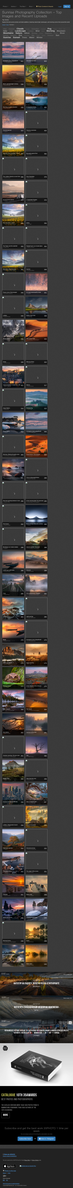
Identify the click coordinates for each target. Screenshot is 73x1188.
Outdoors (48, 33)
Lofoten (30, 31)
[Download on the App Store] (11, 1166)
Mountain (61, 31)
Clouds (20, 29)
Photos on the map (10, 1170)
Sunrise (7, 37)
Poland (56, 33)
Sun (57, 35)
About (4, 1173)
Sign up (67, 6)
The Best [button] (22, 6)
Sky (33, 35)
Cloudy (27, 29)
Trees (24, 37)
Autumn (11, 29)
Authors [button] (13, 6)
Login (59, 6)
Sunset (16, 37)
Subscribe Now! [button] (25, 1139)
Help (9, 1173)
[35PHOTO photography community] (10, 2)
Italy (5, 31)
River (62, 33)
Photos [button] (5, 6)
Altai (4, 29)
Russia (5, 35)
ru (7, 1180)
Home (3, 24)
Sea (20, 35)
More (5, 1115)
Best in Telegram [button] (47, 1139)
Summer (50, 35)
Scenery (13, 35)
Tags (7, 24)
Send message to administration (11, 1183)
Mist (38, 31)
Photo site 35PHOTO (9, 1154)
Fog (49, 29)
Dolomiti (43, 29)
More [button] (31, 6)
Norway (34, 33)
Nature (19, 33)
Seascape (26, 35)
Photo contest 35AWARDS (10, 1156)
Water (31, 37)
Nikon (27, 33)
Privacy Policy (27, 1160)
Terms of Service (35, 1160)
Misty (43, 31)
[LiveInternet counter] (7, 1158)
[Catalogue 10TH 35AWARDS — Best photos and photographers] (36, 1064)
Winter (40, 37)
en (4, 1180)
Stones (43, 35)
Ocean (41, 33)
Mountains (8, 33)
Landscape (20, 31)
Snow (37, 35)
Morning (51, 31)
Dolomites (35, 29)
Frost (60, 29)
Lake (11, 31)
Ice (64, 29)
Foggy (55, 29)
